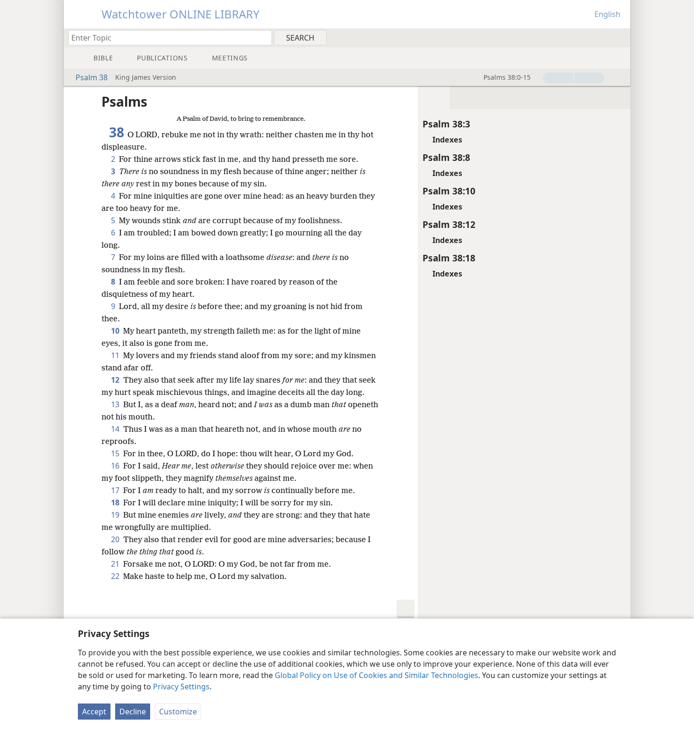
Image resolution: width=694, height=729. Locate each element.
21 (116, 564)
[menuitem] (619, 37)
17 (116, 490)
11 (116, 355)
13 (116, 404)
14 (116, 429)
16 (116, 466)
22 (116, 576)
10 (116, 331)
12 (116, 380)
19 (116, 515)
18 (116, 502)
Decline (132, 711)
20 (116, 539)
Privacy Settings (181, 686)
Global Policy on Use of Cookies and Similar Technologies (376, 675)
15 (116, 453)
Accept (94, 711)
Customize (178, 711)
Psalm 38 (92, 77)
